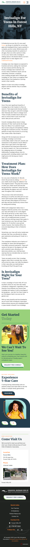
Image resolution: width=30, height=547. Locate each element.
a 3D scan (22, 180)
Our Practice (15, 508)
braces (4, 45)
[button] (27, 2)
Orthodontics (15, 511)
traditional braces (7, 60)
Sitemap (12, 539)
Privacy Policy (18, 539)
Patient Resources (15, 513)
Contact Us (15, 516)
